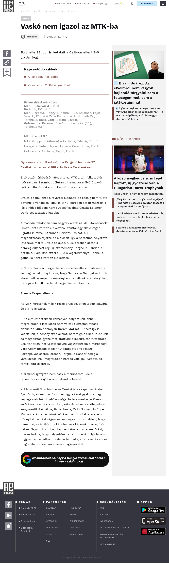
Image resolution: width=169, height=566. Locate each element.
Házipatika (75, 508)
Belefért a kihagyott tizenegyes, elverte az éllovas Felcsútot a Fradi (138, 229)
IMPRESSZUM (106, 521)
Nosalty (50, 534)
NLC (48, 541)
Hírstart (51, 514)
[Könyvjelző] (7, 72)
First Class (52, 528)
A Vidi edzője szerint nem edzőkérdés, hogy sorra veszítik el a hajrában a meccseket (140, 217)
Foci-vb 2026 (64, 3)
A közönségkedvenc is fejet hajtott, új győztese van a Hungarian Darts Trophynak (138, 183)
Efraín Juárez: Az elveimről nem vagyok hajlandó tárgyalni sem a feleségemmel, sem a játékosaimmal (136, 92)
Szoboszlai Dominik (27, 529)
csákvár (52, 11)
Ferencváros (83, 3)
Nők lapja (75, 528)
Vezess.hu (51, 521)
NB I (26, 18)
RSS (102, 508)
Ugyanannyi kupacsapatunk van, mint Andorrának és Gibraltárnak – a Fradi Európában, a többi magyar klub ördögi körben (139, 114)
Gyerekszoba (77, 521)
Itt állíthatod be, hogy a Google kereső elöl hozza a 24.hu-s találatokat (68, 459)
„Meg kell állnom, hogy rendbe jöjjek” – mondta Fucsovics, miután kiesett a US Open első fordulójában (140, 203)
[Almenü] (21, 3)
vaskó (26, 11)
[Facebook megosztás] (7, 53)
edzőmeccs (70, 11)
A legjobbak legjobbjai (43, 76)
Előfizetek (147, 4)
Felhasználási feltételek (114, 528)
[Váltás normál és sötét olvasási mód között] (132, 4)
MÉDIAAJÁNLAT (107, 544)
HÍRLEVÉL (105, 514)
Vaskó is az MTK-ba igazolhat (49, 85)
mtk (38, 11)
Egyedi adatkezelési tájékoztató (111, 536)
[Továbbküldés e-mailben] (7, 62)
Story (73, 514)
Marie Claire (77, 534)
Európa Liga (101, 3)
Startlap (51, 508)
